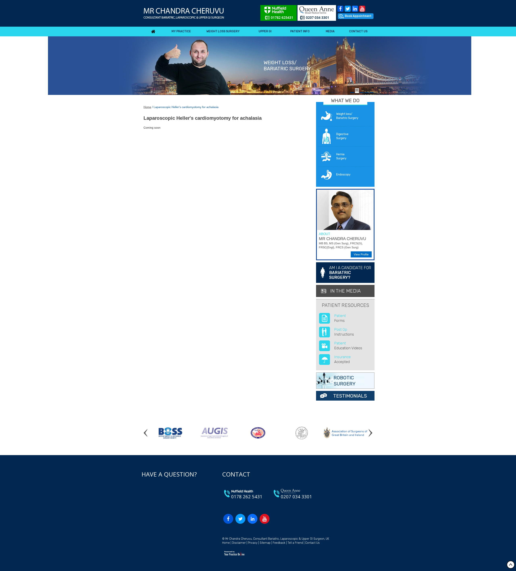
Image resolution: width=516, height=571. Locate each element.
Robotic (345, 381)
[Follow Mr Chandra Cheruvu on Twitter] (348, 9)
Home (147, 107)
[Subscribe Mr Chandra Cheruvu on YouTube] (362, 9)
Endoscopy (343, 174)
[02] (357, 92)
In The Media (345, 291)
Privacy (252, 543)
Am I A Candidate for (350, 272)
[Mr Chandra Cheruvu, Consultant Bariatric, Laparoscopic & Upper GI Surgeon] (184, 13)
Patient (340, 318)
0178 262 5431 (246, 496)
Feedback (279, 543)
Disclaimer (239, 543)
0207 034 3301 (296, 496)
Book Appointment (358, 16)
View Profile (361, 254)
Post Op (344, 332)
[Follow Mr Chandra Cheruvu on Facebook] (340, 9)
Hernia (341, 156)
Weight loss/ (347, 116)
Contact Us (312, 543)
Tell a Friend (295, 543)
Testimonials (350, 396)
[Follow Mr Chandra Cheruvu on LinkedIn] (355, 9)
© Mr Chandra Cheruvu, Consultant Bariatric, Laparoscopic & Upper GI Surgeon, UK (275, 539)
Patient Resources (345, 305)
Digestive (342, 136)
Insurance (342, 359)
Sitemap (265, 543)
